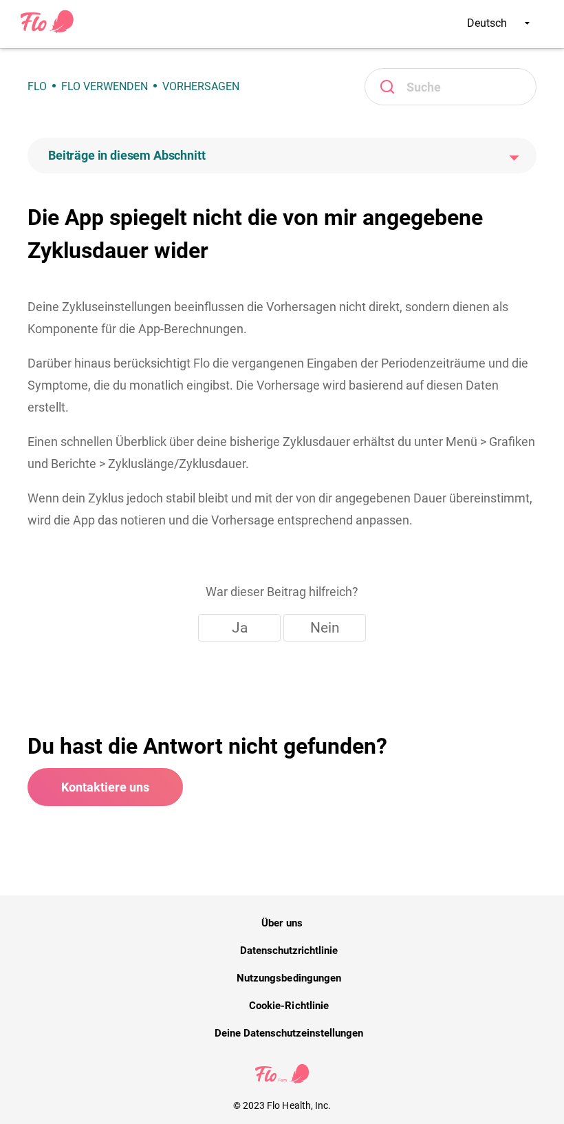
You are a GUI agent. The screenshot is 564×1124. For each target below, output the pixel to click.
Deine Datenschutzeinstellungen (289, 1033)
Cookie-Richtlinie (289, 1005)
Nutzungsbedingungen (289, 978)
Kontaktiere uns (105, 787)
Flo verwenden (104, 86)
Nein (325, 627)
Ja (240, 627)
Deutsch (488, 23)
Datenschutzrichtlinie (289, 950)
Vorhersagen (200, 86)
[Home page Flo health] (47, 30)
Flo (37, 86)
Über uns (281, 923)
